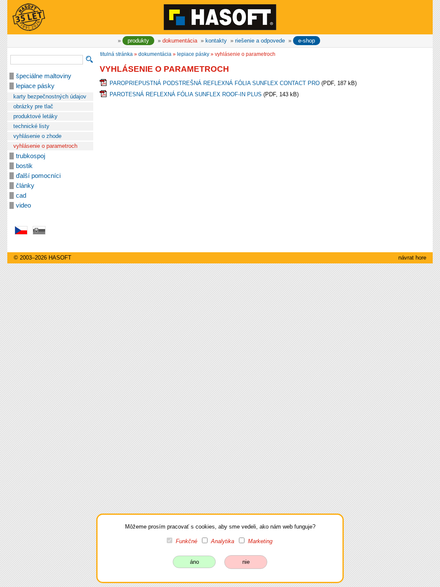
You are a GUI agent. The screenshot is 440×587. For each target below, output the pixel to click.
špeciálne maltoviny (43, 76)
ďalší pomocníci (38, 175)
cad (21, 195)
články (25, 185)
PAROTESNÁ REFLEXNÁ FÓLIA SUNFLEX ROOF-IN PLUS (186, 94)
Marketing (260, 541)
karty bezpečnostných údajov (49, 96)
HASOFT (60, 257)
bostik (24, 165)
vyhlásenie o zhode (37, 136)
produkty (138, 40)
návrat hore (412, 257)
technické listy (31, 126)
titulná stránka (116, 54)
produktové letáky (35, 116)
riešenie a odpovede (260, 40)
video (23, 205)
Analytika (222, 541)
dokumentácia (179, 40)
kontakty (216, 40)
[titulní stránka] (220, 17)
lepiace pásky (35, 86)
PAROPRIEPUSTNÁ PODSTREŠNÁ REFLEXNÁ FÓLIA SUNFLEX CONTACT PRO (215, 83)
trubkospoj (30, 156)
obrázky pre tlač (33, 106)
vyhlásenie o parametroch (45, 146)
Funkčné (186, 541)
